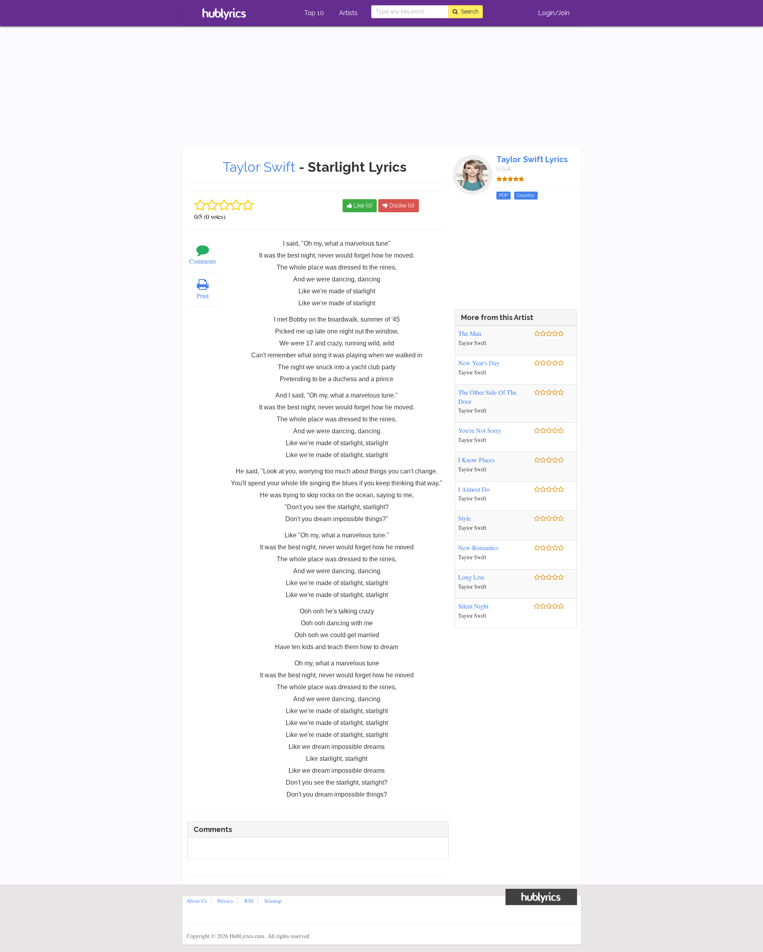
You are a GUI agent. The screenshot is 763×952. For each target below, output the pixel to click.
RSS (249, 900)
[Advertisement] (381, 87)
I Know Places (476, 460)
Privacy (225, 900)
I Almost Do (474, 489)
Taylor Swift (261, 167)
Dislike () (401, 205)
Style (464, 518)
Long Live (471, 577)
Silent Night (473, 606)
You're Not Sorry (479, 430)
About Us (196, 900)
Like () (362, 205)
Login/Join (553, 13)
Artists (348, 13)
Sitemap (273, 900)
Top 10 (314, 13)
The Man (469, 333)
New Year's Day (479, 363)
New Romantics (478, 547)
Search (468, 11)
